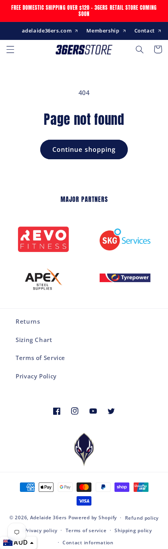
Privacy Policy (36, 376)
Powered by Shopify (92, 517)
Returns (28, 321)
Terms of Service (40, 358)
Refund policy (142, 518)
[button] (10, 49)
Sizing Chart (34, 340)
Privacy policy (40, 530)
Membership (102, 30)
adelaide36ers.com (47, 30)
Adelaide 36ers (48, 517)
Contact (144, 30)
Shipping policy (133, 530)
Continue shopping (84, 149)
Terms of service (86, 530)
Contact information (88, 542)
